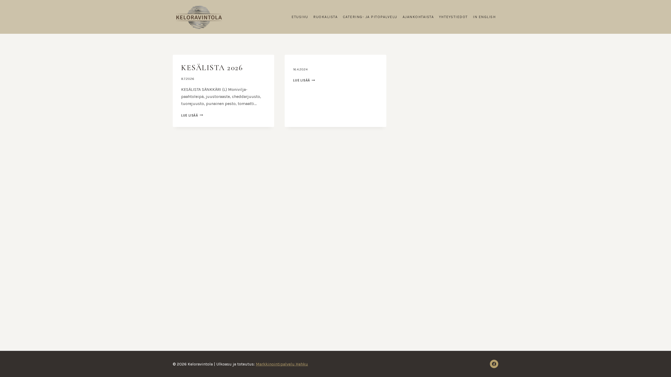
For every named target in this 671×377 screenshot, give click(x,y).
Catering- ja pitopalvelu (370, 17)
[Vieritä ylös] (658, 367)
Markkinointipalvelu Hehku (282, 364)
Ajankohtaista (418, 17)
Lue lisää (192, 115)
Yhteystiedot (453, 17)
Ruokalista (325, 17)
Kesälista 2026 (212, 68)
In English (484, 17)
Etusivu (299, 17)
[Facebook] (494, 364)
